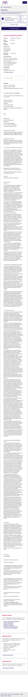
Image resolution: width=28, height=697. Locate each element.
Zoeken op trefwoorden (8, 622)
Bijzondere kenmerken (6, 54)
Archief (6, 695)
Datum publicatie (6, 44)
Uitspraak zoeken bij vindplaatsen (11, 627)
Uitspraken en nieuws (7, 7)
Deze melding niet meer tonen (20, 18)
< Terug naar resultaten (14, 28)
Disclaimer (9, 695)
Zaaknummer (6, 46)
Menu (24, 2)
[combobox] (14, 78)
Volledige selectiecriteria (8, 655)
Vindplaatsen (6, 67)
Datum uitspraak (6, 41)
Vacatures (2, 695)
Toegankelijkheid (16, 694)
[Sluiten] (25, 18)
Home (2, 7)
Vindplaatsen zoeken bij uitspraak (11, 626)
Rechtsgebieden (7, 50)
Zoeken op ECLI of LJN (8, 624)
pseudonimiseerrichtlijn (9, 19)
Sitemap (5, 694)
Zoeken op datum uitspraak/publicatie (11, 621)
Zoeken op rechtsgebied (9, 625)
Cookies (11, 694)
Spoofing (21, 694)
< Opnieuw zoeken (14, 24)
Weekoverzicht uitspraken (8, 667)
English (2, 694)
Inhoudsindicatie (7, 56)
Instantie (5, 38)
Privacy (8, 694)
